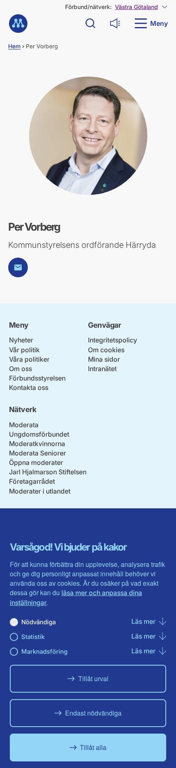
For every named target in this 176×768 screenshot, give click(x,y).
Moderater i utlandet (39, 491)
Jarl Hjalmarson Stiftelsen (47, 472)
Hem (14, 46)
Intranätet (102, 369)
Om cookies (106, 350)
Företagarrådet (32, 481)
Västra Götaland (136, 6)
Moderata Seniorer (37, 453)
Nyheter (21, 340)
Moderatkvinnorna (37, 444)
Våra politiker (29, 359)
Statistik (33, 637)
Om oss (20, 369)
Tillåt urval (93, 678)
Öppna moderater (36, 462)
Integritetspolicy (112, 340)
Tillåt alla (93, 747)
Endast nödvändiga (93, 713)
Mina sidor (104, 359)
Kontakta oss (28, 387)
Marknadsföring (44, 651)
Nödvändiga (38, 622)
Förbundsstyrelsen (37, 378)
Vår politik (24, 350)
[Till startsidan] (18, 23)
